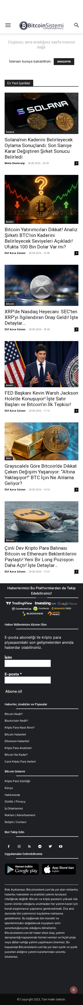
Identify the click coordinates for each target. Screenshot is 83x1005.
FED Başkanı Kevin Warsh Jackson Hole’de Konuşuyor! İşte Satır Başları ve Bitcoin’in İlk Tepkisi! (41, 398)
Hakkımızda (12, 795)
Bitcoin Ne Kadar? (16, 754)
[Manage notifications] (73, 990)
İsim (8, 657)
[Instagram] (19, 847)
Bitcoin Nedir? (14, 714)
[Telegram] (40, 847)
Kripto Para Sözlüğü (17, 781)
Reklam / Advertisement (20, 815)
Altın (9, 458)
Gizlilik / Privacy (15, 801)
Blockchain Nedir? (16, 720)
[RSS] (29, 847)
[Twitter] (50, 847)
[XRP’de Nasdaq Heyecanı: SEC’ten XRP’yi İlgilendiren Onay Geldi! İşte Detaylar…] (41, 285)
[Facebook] (9, 847)
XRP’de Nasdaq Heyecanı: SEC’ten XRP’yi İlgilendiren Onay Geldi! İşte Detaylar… (41, 317)
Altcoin (10, 303)
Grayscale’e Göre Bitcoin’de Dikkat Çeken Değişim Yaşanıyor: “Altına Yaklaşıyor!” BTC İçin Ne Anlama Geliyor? (41, 474)
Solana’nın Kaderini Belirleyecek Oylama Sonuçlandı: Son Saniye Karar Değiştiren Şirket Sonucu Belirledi (39, 148)
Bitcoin (10, 540)
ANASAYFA (64, 61)
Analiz (9, 221)
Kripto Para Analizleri (18, 748)
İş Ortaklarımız (14, 808)
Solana (10, 132)
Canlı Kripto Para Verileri (20, 761)
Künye (9, 788)
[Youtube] (60, 847)
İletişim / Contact (15, 822)
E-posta (13, 674)
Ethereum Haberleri (17, 741)
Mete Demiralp (15, 163)
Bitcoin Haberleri (15, 734)
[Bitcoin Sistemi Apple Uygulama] (60, 874)
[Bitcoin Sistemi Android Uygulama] (23, 874)
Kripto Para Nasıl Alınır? (20, 727)
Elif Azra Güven (15, 253)
